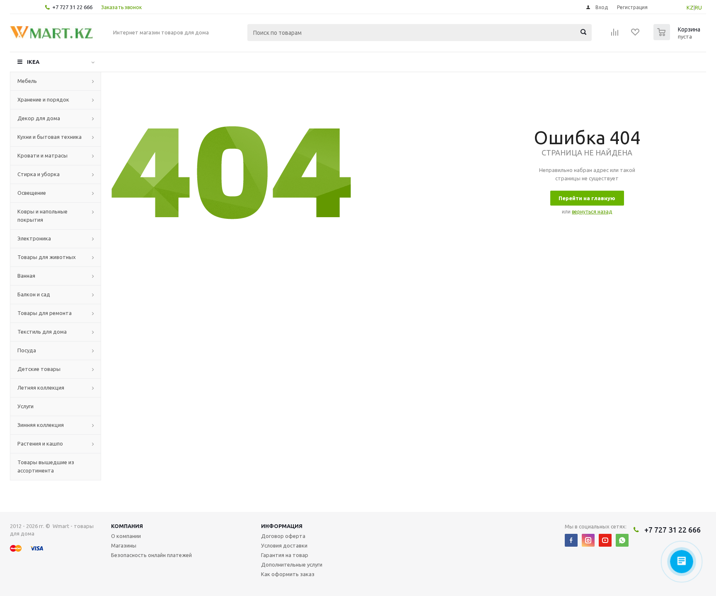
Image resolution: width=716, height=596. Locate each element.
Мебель (27, 81)
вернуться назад (592, 211)
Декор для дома (38, 118)
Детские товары (38, 369)
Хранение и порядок (43, 99)
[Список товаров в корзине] (677, 37)
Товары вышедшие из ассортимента (45, 466)
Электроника (34, 238)
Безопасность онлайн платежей (151, 555)
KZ (690, 7)
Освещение (31, 193)
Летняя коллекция (40, 387)
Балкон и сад (33, 294)
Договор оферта (283, 536)
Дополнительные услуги (291, 564)
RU (698, 7)
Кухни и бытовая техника (49, 137)
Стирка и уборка (38, 174)
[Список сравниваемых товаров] (615, 34)
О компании (126, 536)
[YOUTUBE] (605, 540)
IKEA (33, 62)
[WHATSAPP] (622, 540)
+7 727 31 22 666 (72, 7)
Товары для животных (46, 257)
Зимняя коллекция (40, 425)
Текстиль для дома (42, 331)
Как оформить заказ (287, 574)
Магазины (123, 545)
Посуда (26, 350)
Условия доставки (284, 545)
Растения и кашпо (40, 443)
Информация (281, 526)
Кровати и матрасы (42, 155)
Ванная (26, 276)
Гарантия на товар (284, 555)
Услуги (25, 406)
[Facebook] (571, 540)
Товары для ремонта (44, 313)
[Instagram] (588, 540)
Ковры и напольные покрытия (42, 215)
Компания (127, 526)
